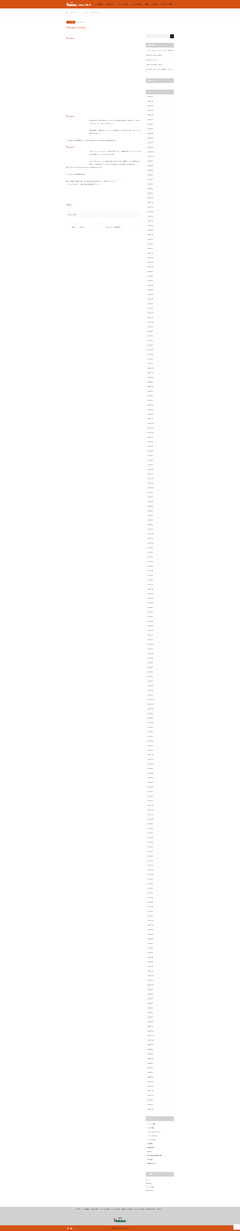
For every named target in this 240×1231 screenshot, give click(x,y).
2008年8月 (150, 1049)
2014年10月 (150, 709)
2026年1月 (150, 101)
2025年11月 (150, 110)
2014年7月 (150, 722)
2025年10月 (150, 115)
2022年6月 (150, 285)
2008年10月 (150, 1040)
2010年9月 (150, 934)
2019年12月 (150, 423)
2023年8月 (150, 221)
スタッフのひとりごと (153, 1132)
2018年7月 (150, 501)
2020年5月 (150, 400)
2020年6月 (150, 396)
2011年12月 (150, 865)
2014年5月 (150, 732)
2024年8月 (150, 165)
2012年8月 (150, 828)
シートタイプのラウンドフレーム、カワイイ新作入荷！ (160, 50)
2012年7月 (150, 833)
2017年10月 (150, 543)
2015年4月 (150, 681)
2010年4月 (150, 957)
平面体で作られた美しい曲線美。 (154, 55)
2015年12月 (150, 644)
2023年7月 (150, 225)
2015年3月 (150, 686)
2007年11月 (150, 1091)
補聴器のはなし (152, 1163)
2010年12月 (150, 920)
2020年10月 (150, 377)
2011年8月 (150, 883)
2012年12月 (150, 810)
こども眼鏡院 (98, 4)
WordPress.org (150, 1190)
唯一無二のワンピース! (151, 60)
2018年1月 (150, 529)
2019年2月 (150, 469)
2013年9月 (150, 768)
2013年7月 (150, 778)
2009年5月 (150, 1008)
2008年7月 (150, 1054)
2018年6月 (150, 506)
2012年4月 (150, 847)
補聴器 (147, 4)
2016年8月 (150, 607)
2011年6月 (150, 893)
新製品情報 (150, 1147)
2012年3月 (150, 851)
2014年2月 (150, 745)
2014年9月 (150, 713)
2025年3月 (150, 138)
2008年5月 (150, 1063)
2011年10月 (150, 874)
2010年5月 (150, 953)
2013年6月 (150, 782)
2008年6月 (150, 1058)
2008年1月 (150, 1081)
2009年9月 (150, 989)
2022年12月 (150, 258)
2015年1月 (150, 695)
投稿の (148, 1183)
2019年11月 (150, 428)
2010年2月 (150, 966)
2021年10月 (150, 322)
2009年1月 (150, 1026)
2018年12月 (150, 478)
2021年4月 (150, 350)
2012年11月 (150, 814)
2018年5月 (150, 511)
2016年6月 (150, 617)
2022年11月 (150, 262)
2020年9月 (150, 382)
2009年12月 (150, 976)
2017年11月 (150, 538)
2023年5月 (150, 234)
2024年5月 (150, 179)
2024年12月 (150, 152)
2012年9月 (150, 824)
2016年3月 (150, 630)
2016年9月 (150, 603)
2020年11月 (150, 373)
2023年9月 (150, 216)
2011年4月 (150, 902)
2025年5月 (150, 129)
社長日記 (150, 1159)
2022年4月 (150, 294)
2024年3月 (150, 188)
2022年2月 (150, 304)
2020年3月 (150, 409)
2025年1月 (150, 147)
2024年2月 (150, 193)
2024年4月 (150, 184)
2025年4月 (150, 133)
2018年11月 (150, 483)
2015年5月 (150, 676)
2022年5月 (150, 290)
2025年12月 (150, 106)
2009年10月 (150, 985)
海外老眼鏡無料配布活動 (154, 1155)
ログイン (148, 1180)
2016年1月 (150, 640)
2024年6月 (150, 175)
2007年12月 (150, 1086)
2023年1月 (150, 253)
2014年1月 (150, 750)
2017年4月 (150, 570)
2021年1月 (150, 363)
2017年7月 (150, 557)
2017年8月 (150, 552)
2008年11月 (150, 1035)
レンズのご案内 (136, 4)
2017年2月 (150, 580)
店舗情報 (150, 1143)
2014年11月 (150, 704)
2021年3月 (150, 354)
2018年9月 (150, 492)
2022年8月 (150, 276)
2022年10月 (150, 267)
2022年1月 (150, 308)
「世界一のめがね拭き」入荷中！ (154, 64)
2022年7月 (150, 281)
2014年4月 (150, 736)
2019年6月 (150, 451)
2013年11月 (150, 759)
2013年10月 (150, 764)
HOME (78, 1209)
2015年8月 (150, 663)
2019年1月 (150, 474)
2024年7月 (150, 170)
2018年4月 (150, 515)
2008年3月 (150, 1072)
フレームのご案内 (123, 4)
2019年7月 (150, 446)
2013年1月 (150, 805)
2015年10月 (150, 653)
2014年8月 (150, 718)
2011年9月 (150, 879)
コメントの (150, 1187)
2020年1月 (150, 419)
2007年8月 (150, 1104)
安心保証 (155, 4)
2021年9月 (150, 327)
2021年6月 (150, 340)
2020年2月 (150, 414)
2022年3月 (150, 299)
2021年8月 (150, 331)
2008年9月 (150, 1045)
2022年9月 (150, 271)
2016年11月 (150, 594)
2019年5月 (150, 455)
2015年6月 (150, 672)
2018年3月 (150, 520)
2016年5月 (150, 621)
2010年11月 (150, 925)
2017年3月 (150, 575)
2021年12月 (150, 313)
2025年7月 (150, 119)
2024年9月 (150, 161)
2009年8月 (150, 994)
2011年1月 (150, 916)
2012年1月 (150, 860)
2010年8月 (150, 939)
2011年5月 (150, 897)
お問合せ (159, 1209)
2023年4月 (150, 239)
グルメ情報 (71, 22)
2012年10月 (150, 819)
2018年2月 (150, 524)
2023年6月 (150, 230)
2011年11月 (150, 870)
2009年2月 (150, 1022)
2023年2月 (150, 248)
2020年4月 (150, 405)
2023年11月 (150, 207)
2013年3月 (150, 796)
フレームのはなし (152, 1136)
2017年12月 (150, 534)
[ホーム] (66, 9)
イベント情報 (151, 1124)
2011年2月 (150, 911)
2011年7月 (150, 888)
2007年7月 (150, 1109)
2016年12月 (150, 589)
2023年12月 (150, 202)
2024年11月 (150, 156)
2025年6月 (150, 124)
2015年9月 (150, 658)
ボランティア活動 (167, 4)
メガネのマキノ (124, 1228)
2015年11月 (150, 649)
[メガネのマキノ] (80, 4)
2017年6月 (150, 561)
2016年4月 (150, 626)
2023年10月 (150, 211)
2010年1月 (150, 971)
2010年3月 (150, 962)
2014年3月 (150, 741)
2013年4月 (150, 791)
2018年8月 (150, 497)
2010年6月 (150, 948)
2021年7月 (150, 336)
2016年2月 (150, 635)
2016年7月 (150, 612)
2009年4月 (150, 1012)
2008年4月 (150, 1068)
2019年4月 (150, 460)
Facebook (67, 1228)
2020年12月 (150, 368)
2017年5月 (150, 566)
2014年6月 (150, 727)
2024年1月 (150, 198)
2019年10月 (150, 432)
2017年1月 (150, 584)
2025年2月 (150, 142)
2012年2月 (150, 856)
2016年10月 (150, 598)
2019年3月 (150, 465)
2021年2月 (150, 359)
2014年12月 (150, 699)
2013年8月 (150, 773)
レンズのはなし (152, 1140)
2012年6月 (150, 837)
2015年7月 (150, 667)
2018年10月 (150, 488)
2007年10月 (150, 1095)
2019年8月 (150, 442)
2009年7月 (150, 999)
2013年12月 (150, 755)
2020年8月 (150, 386)
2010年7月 (150, 943)
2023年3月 (150, 244)
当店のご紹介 (110, 4)
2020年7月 (150, 391)
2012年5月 (150, 842)
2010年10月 (150, 930)
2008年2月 (150, 1077)
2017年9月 (150, 547)
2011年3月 (150, 906)
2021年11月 (150, 317)
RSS (70, 1228)
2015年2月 (150, 690)
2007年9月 (150, 1100)
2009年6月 (150, 1003)
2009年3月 (150, 1017)
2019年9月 (150, 437)
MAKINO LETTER (150, 1209)
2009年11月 (150, 980)
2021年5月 (150, 345)
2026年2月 (150, 96)
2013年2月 (150, 801)
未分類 (149, 1151)
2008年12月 (150, 1031)
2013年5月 (150, 787)
